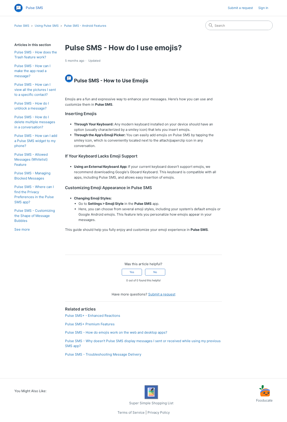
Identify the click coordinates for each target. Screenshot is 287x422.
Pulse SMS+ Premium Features (90, 324)
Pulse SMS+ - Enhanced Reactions (92, 315)
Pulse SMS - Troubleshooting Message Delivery (103, 354)
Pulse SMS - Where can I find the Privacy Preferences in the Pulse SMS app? (34, 194)
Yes (132, 272)
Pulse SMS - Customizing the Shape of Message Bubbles (34, 215)
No (155, 272)
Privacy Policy (159, 412)
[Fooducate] (264, 395)
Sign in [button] (263, 8)
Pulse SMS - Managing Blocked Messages (32, 175)
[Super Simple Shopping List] (151, 398)
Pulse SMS (21, 25)
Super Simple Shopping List (151, 403)
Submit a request (240, 8)
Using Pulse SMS (47, 25)
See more (22, 229)
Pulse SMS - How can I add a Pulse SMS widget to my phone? (35, 140)
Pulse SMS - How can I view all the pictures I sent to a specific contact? (35, 89)
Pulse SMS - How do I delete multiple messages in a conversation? (34, 122)
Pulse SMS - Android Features (85, 25)
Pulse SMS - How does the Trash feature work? (35, 54)
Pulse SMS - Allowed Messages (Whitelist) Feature (31, 159)
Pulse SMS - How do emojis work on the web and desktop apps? (116, 332)
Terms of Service (131, 412)
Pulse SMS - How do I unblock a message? (31, 106)
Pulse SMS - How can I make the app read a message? (32, 71)
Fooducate (264, 400)
